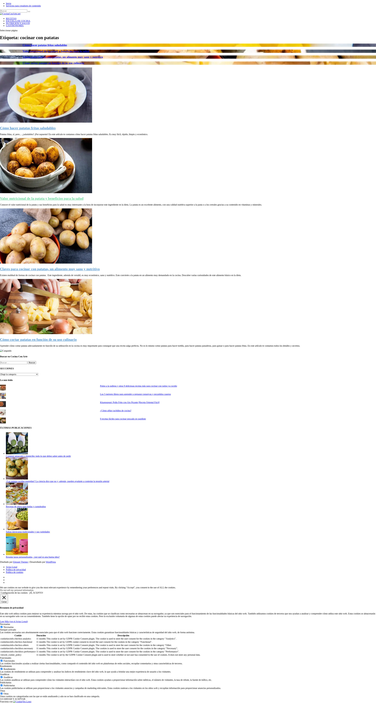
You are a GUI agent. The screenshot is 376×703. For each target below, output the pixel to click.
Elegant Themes (20, 562)
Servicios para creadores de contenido (23, 6)
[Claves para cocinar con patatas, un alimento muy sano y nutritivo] (46, 263)
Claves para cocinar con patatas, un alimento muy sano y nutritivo (63, 57)
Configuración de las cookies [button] (14, 593)
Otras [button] (2, 691)
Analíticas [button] (4, 674)
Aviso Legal (11, 567)
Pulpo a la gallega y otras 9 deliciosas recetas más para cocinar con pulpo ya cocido (138, 386)
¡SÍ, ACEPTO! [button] (36, 593)
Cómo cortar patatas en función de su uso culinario (53, 63)
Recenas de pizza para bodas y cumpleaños (26, 506)
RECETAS (11, 18)
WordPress (51, 562)
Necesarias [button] (5, 624)
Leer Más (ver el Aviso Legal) (14, 621)
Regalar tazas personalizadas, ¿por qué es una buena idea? (33, 557)
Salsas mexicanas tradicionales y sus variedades (28, 532)
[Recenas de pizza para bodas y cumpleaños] (17, 504)
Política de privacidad (16, 569)
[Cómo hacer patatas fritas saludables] (46, 122)
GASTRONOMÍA (15, 25)
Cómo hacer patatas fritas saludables (45, 45)
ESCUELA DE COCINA (18, 21)
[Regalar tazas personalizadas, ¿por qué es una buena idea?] (17, 554)
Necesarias (9, 627)
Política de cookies (14, 572)
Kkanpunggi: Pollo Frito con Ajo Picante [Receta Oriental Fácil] (130, 402)
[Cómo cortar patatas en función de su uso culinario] (46, 333)
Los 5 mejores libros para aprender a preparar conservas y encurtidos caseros (135, 394)
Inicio (8, 3)
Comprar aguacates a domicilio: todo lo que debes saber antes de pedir (38, 456)
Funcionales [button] (5, 658)
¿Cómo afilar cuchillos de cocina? (115, 410)
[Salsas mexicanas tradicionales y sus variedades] (17, 529)
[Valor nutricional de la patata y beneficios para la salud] (46, 192)
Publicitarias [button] (5, 682)
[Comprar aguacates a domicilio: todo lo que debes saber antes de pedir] (17, 453)
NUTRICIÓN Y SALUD (18, 23)
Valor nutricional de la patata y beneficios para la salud (56, 51)
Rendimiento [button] (6, 666)
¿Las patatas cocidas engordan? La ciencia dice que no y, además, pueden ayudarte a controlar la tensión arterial (57, 481)
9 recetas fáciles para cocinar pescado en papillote (123, 419)
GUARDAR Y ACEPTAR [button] (12, 699)
